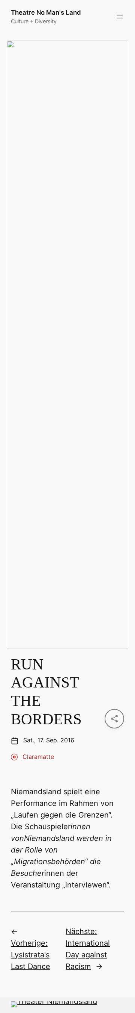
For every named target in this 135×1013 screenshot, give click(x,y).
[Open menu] (119, 16)
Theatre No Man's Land (46, 12)
